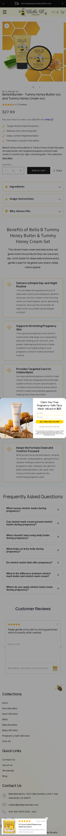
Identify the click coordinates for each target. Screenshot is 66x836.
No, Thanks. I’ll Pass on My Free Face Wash (50, 426)
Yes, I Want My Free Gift (49, 422)
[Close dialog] (64, 400)
